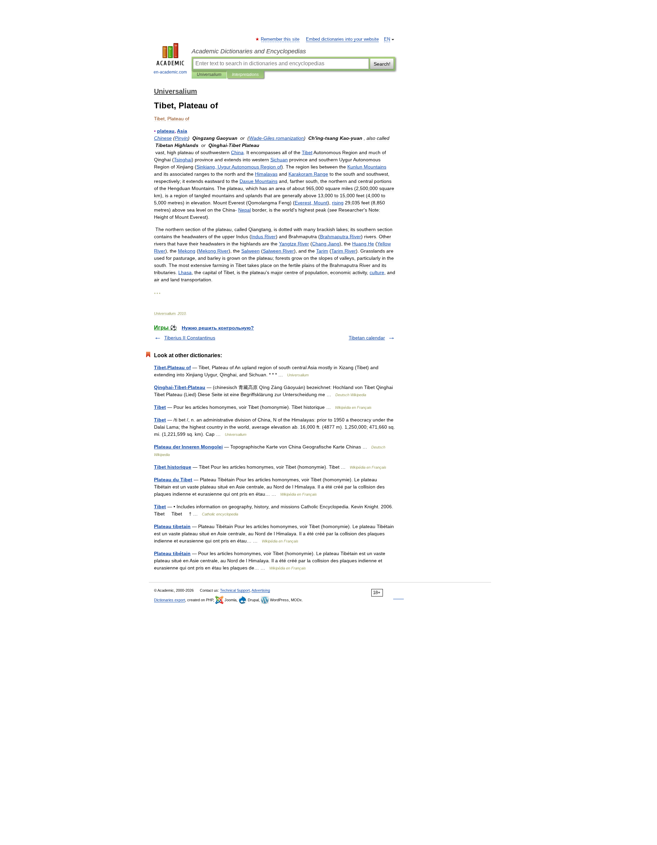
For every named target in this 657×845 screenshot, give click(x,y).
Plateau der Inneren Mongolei (188, 447)
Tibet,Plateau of (172, 367)
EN (387, 39)
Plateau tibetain (172, 526)
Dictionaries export (169, 600)
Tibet (160, 407)
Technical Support (235, 590)
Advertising (261, 590)
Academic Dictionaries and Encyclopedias (249, 51)
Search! (382, 64)
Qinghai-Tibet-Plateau (179, 387)
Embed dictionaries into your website (342, 39)
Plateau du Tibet (173, 479)
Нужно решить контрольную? (218, 328)
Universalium (209, 74)
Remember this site (280, 39)
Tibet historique (172, 467)
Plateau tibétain (172, 553)
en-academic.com (170, 72)
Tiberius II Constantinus (189, 337)
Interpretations (245, 74)
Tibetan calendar (367, 337)
